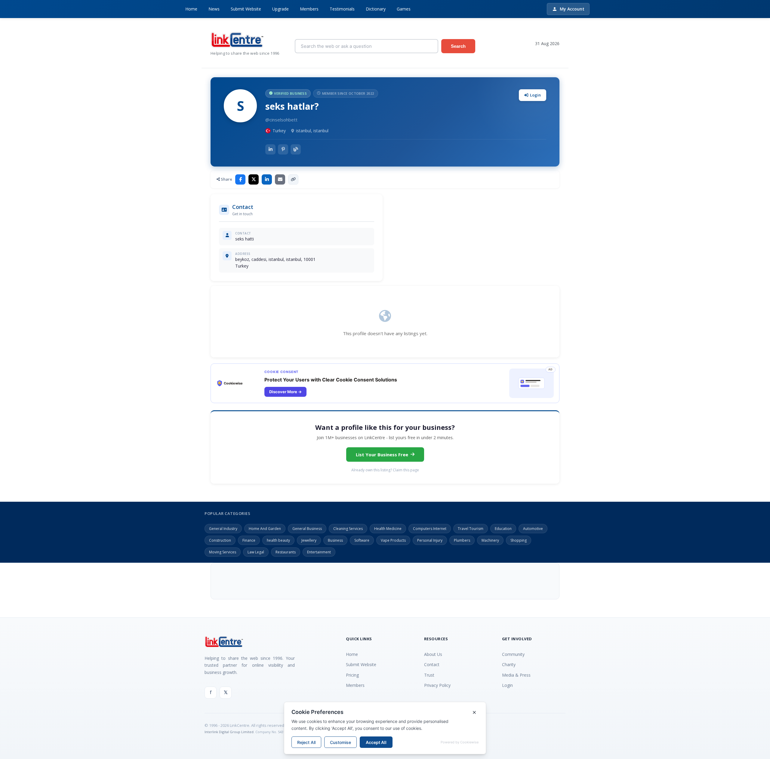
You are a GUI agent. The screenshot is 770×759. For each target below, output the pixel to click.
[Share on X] (253, 179)
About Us (433, 654)
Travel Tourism (470, 528)
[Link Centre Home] (248, 40)
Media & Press (516, 675)
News (214, 9)
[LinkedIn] (270, 149)
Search (458, 46)
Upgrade (280, 9)
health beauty (278, 540)
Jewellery (308, 540)
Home (191, 9)
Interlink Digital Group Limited (229, 732)
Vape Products (393, 540)
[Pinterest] (283, 149)
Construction (220, 540)
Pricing (352, 675)
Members (309, 9)
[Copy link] (293, 179)
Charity (509, 664)
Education (503, 528)
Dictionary (376, 9)
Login (535, 95)
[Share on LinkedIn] (267, 179)
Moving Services (222, 552)
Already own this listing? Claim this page (385, 470)
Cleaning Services (348, 528)
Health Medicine (388, 528)
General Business (307, 528)
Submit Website (246, 9)
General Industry (223, 528)
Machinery (490, 540)
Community (513, 654)
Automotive (533, 528)
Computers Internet (429, 528)
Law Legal (256, 552)
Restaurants (286, 552)
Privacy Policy (437, 685)
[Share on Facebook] (240, 179)
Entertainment (319, 552)
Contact (431, 664)
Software (361, 540)
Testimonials (342, 9)
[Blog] (296, 149)
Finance (248, 540)
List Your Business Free (382, 454)
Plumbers (462, 540)
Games (404, 9)
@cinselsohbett (281, 120)
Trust (429, 675)
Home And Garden (265, 528)
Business (335, 540)
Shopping (518, 540)
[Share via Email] (280, 179)
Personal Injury (429, 540)
